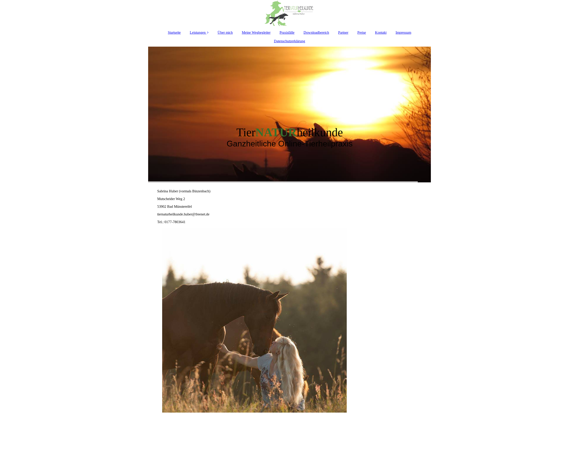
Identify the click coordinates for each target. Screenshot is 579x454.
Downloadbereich (316, 32)
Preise (361, 32)
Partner (343, 32)
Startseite (174, 32)
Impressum (403, 32)
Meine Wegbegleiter (256, 32)
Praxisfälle (287, 32)
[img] (289, 13)
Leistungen (198, 32)
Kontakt (381, 32)
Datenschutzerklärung (289, 41)
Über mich (225, 32)
